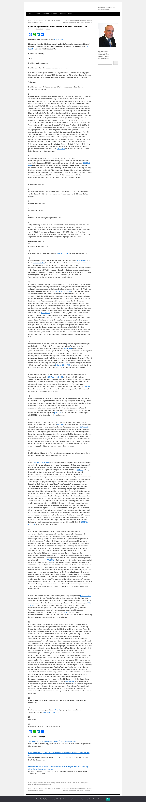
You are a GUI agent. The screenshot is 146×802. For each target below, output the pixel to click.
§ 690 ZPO (79, 470)
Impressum (54, 13)
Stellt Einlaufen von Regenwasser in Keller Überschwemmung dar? (52, 741)
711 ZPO (56, 712)
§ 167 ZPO (87, 386)
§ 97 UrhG (60, 424)
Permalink (48, 784)
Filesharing (63, 782)
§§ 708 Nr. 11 (47, 712)
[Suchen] (115, 63)
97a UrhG (64, 253)
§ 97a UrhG (61, 149)
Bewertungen (45, 13)
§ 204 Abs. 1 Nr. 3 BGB (55, 377)
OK (108, 799)
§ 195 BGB (81, 260)
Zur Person (36, 13)
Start (30, 13)
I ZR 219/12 (45, 313)
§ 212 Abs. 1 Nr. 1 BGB (63, 291)
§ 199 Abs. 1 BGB (38, 263)
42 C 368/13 (69, 681)
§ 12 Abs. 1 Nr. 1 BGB (62, 365)
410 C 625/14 (58, 39)
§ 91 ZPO (57, 710)
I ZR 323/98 (50, 560)
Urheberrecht (46, 782)
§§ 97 (58, 253)
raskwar (48, 29)
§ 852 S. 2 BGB (85, 596)
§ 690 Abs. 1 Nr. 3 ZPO (40, 462)
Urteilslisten (62, 13)
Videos (70, 13)
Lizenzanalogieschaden (73, 782)
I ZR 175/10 (66, 612)
